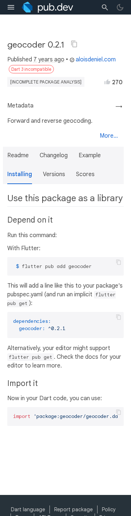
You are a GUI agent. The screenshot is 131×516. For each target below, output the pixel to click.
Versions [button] (54, 174)
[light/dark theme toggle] (120, 7)
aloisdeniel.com (96, 59)
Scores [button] (85, 174)
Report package (73, 509)
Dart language (28, 509)
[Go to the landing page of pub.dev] (47, 7)
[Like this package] (107, 81)
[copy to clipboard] (118, 262)
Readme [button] (18, 155)
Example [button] (90, 155)
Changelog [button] (54, 155)
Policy (109, 509)
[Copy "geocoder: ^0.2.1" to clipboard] (74, 44)
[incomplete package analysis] (46, 82)
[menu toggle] (11, 7)
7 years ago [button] (48, 59)
